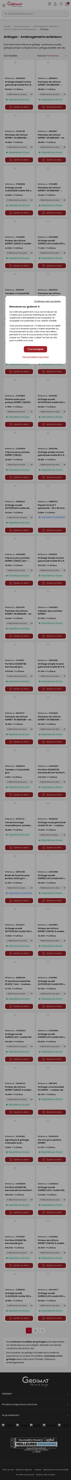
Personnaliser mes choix (35, 357)
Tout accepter (35, 349)
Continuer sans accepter (47, 301)
